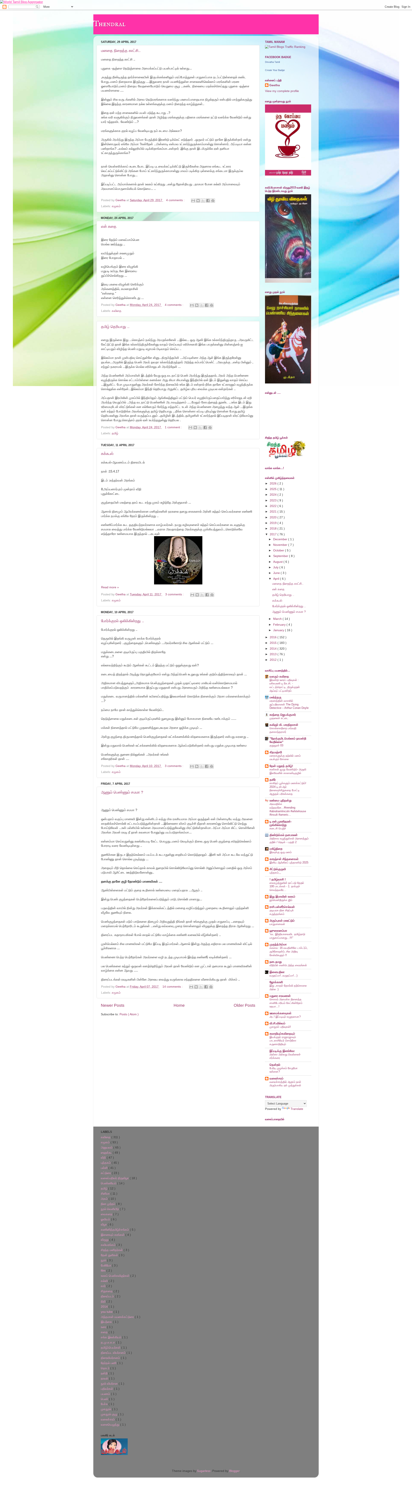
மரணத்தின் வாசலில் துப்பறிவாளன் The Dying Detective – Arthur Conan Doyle (289, 704)
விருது (105, 1239)
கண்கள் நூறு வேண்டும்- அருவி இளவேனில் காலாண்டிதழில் (288, 771)
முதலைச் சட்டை (279, 718)
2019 (273, 523)
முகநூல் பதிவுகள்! (280, 1026)
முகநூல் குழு (109, 1414)
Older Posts (244, 1005)
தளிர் (273, 779)
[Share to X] (203, 200)
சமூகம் (116, 206)
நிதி (103, 1301)
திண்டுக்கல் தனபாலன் (284, 835)
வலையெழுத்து (110, 1424)
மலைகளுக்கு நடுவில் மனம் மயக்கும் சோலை (285, 757)
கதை (105, 1332)
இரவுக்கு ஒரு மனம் (281, 852)
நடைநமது (276, 961)
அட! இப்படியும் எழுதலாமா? (285, 1016)
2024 (273, 494)
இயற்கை (107, 1321)
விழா (104, 1224)
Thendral (109, 24)
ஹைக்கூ (107, 1152)
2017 (273, 534)
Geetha (274, 85)
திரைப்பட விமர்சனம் (113, 1352)
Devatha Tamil (272, 62)
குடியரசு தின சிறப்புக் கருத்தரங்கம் (282, 912)
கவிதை (116, 310)
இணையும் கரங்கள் (113, 1234)
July (276, 567)
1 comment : (174, 427)
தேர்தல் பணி (109, 1363)
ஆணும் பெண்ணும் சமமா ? (122, 792)
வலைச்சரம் (276, 1078)
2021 (273, 511)
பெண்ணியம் (109, 1183)
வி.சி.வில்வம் (277, 1023)
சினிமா (106, 1193)
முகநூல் (106, 1409)
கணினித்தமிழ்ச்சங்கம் (115, 1229)
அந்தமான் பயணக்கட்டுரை (118, 1317)
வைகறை (107, 1214)
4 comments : (175, 200)
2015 (273, 642)
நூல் (104, 1260)
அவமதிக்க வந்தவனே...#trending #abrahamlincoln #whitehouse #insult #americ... (288, 809)
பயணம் (106, 1394)
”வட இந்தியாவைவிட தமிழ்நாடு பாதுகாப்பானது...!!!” (287, 936)
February (279, 624)
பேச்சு (105, 1404)
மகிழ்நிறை (276, 848)
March (278, 618)
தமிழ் (115, 433)
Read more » (110, 587)
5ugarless (204, 1471)
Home (179, 1005)
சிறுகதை (107, 1291)
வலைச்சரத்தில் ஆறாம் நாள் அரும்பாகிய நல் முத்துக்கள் (285, 1083)
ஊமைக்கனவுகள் (280, 1013)
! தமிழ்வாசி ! (278, 879)
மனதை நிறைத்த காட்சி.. (121, 50)
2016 (273, 637)
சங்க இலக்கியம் (111, 1337)
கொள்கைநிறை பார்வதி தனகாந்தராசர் (283, 730)
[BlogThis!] (198, 200)
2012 (273, 659)
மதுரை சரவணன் (280, 995)
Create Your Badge (275, 70)
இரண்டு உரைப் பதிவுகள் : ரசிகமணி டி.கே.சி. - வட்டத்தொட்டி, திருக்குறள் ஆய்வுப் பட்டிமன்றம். (285, 685)
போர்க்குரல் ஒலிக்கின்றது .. (122, 621)
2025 (273, 489)
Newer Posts (112, 1005)
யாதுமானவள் (277, 924)
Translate (297, 1109)
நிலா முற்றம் (108, 1204)
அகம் (105, 1198)
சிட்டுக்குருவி (278, 869)
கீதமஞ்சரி (276, 752)
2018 (273, 528)
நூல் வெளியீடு (110, 1209)
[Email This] (193, 200)
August (278, 561)
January (279, 630)
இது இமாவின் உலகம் (282, 896)
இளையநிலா (277, 972)
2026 (273, 483)
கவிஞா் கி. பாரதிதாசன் (284, 724)
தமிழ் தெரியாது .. (115, 326)
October (279, 550)
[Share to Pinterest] (213, 200)
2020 (273, 517)
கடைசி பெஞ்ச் (278, 828)
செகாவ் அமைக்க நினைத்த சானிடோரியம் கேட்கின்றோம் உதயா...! (286, 1003)
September (281, 556)
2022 (273, 506)
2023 (273, 500)
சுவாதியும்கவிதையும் (282, 1033)
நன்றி (104, 1373)
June (277, 573)
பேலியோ (106, 1265)
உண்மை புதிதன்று (281, 800)
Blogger (234, 1471)
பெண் (105, 1399)
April (276, 578)
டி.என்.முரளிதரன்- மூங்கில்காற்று (281, 823)
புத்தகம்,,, (275, 872)
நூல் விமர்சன (110, 1383)
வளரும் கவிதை (279, 676)
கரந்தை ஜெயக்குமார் (283, 714)
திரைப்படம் (108, 1296)
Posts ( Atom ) (129, 1014)
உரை (104, 1327)
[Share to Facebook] (208, 200)
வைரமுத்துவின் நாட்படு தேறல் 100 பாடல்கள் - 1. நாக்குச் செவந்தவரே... (287, 886)
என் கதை (109, 226)
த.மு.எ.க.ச (108, 1342)
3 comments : (175, 594)
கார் (103, 1286)
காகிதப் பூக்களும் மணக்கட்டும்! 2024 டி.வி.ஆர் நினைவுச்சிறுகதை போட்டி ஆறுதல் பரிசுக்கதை (288, 788)
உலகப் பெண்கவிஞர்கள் (115, 1275)
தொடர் (105, 1368)
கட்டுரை (106, 1173)
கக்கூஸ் (107, 453)
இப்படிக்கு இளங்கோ (282, 1051)
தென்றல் (275, 1064)
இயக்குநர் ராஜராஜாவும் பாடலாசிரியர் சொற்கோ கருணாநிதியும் (283, 1040)
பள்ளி (104, 1168)
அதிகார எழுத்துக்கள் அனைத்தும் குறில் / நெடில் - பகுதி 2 (289, 840)
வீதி (104, 1157)
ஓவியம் (106, 1219)
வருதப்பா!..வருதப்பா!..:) (283, 975)
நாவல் (105, 1378)
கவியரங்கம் (108, 1244)
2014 (273, 648)
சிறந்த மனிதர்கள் (112, 1250)
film (103, 1270)
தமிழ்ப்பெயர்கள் (111, 1347)
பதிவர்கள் (107, 1388)
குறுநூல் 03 (276, 745)
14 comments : (172, 986)
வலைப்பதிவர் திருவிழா (115, 1178)
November (280, 544)
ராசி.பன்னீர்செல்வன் (282, 906)
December (280, 539)
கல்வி (105, 1281)
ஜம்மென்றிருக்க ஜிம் (281, 900)
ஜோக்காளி (276, 982)
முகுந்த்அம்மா (278, 944)
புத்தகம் (106, 1162)
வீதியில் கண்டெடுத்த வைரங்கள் (288, 965)
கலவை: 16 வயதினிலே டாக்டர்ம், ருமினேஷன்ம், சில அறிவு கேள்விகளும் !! (289, 951)
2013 (273, 654)
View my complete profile (282, 91)
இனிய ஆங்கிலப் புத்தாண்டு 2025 (289, 862)
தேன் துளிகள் (110, 1255)
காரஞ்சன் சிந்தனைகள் (284, 859)
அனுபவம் (107, 1147)
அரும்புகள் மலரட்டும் (282, 920)
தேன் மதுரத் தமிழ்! (281, 766)
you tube (107, 1311)
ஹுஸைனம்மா (278, 930)
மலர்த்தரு (275, 697)
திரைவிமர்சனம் (111, 1358)
